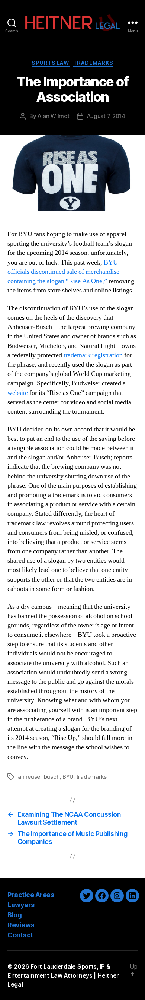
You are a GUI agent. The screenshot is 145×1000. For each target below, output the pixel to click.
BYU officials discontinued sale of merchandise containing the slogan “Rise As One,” (63, 271)
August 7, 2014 (106, 116)
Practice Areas (30, 895)
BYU (67, 776)
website (17, 393)
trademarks (91, 776)
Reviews (20, 925)
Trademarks (93, 63)
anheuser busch (38, 776)
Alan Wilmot (53, 116)
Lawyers (21, 905)
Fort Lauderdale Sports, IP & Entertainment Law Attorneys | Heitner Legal (63, 975)
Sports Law (50, 63)
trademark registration (93, 355)
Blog (14, 915)
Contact (20, 935)
